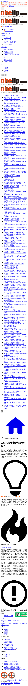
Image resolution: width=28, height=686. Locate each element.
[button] (14, 132)
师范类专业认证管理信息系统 (11, 666)
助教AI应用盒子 (8, 44)
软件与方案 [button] (4, 47)
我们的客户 (7, 654)
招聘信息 (6, 632)
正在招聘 (6, 70)
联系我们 (11, 6)
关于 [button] (2, 64)
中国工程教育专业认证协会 (11, 664)
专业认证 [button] (3, 35)
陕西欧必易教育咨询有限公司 (14, 680)
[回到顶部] (1, 77)
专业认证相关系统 (8, 49)
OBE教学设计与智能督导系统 (11, 54)
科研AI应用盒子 (8, 60)
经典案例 (6, 656)
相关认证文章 (7, 39)
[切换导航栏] (2, 8)
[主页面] (15, 437)
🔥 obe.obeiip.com (8, 31)
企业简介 (6, 67)
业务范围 (6, 68)
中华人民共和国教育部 (10, 661)
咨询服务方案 (7, 38)
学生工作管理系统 (8, 51)
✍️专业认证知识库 (5, 33)
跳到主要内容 (4, 1)
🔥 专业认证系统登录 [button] (6, 26)
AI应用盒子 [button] (4, 57)
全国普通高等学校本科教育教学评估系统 (14, 669)
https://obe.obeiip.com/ (6, 547)
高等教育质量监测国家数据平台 (12, 668)
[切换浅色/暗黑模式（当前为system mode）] (4, 75)
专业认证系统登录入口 (10, 42)
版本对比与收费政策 (9, 29)
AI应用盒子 (7, 639)
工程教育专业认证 (8, 616)
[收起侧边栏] (2, 411)
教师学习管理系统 (8, 53)
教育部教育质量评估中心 (10, 663)
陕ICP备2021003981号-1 (7, 683)
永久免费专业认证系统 (10, 41)
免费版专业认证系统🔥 (10, 649)
